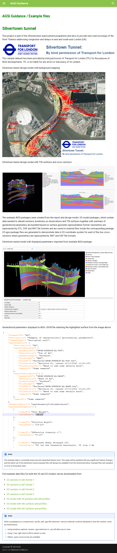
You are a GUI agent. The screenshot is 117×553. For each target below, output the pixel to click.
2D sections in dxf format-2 (20, 494)
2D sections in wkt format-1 (20, 480)
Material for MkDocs (19, 550)
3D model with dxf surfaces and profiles (27, 508)
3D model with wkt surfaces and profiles (27, 503)
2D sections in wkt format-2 (20, 489)
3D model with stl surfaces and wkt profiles (28, 499)
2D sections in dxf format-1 (20, 484)
